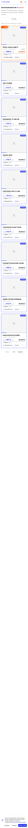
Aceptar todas (22, 825)
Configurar (7, 825)
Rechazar (14, 825)
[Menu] (25, 2)
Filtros (14, 19)
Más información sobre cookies (18, 822)
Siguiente (20, 352)
